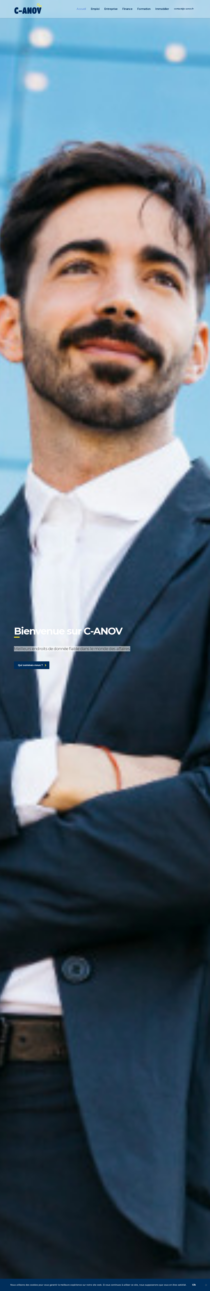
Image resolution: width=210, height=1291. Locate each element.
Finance (127, 8)
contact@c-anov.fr (184, 8)
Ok (194, 1284)
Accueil (81, 8)
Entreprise (111, 8)
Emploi (95, 8)
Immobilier (162, 8)
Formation (143, 8)
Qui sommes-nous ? (30, 665)
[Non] (206, 1285)
